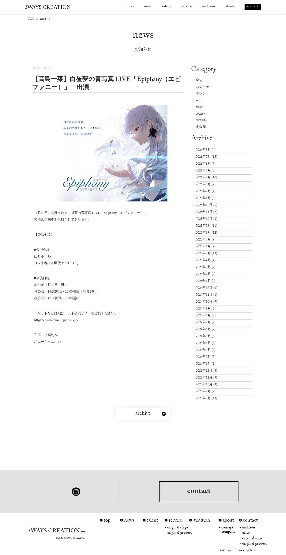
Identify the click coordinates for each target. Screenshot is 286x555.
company (228, 532)
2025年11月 (206, 212)
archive (143, 414)
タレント (202, 94)
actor (199, 101)
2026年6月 (205, 164)
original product (179, 533)
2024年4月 (205, 343)
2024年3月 (205, 350)
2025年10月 (206, 219)
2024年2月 (205, 357)
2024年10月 (206, 302)
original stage (177, 528)
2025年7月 (205, 240)
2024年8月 (205, 316)
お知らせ (202, 87)
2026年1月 (205, 198)
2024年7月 (205, 323)
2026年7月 (206, 157)
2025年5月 (206, 254)
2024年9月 (205, 309)
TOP (31, 19)
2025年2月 (205, 274)
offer (246, 533)
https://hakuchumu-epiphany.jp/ (56, 320)
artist (199, 107)
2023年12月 (206, 371)
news (148, 7)
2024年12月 (206, 288)
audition (208, 7)
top (131, 7)
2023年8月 (206, 399)
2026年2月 (205, 191)
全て (199, 80)
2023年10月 (206, 385)
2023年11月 (206, 378)
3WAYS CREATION (48, 8)
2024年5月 (205, 336)
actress (200, 114)
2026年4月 (206, 178)
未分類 (201, 127)
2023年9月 (205, 392)
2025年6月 (205, 247)
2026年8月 (205, 150)
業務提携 (201, 121)
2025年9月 (206, 226)
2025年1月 (205, 281)
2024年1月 (205, 364)
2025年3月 (205, 267)
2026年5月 (205, 171)
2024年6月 (205, 329)
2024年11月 (206, 295)
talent (152, 521)
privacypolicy (246, 551)
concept (227, 528)
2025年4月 (205, 260)
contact (198, 491)
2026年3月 (205, 185)
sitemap (225, 551)
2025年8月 (206, 233)
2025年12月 (206, 205)
